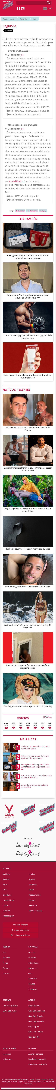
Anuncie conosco (20, 924)
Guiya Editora (34, 1005)
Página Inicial (8, 19)
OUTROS (32, 1048)
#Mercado (32, 978)
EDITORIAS (33, 947)
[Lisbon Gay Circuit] (28, 845)
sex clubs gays (32, 211)
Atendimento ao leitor (20, 935)
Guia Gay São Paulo (36, 1011)
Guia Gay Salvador (36, 1021)
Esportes (6, 910)
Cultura (6, 968)
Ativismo (6, 957)
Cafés (5, 889)
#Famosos (32, 989)
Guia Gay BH (33, 1026)
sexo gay (42, 211)
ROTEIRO (6, 868)
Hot (34, 19)
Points (31, 889)
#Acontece (33, 968)
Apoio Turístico (35, 910)
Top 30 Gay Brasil (10, 1005)
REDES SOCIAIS (9, 1048)
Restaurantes (35, 895)
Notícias (31, 952)
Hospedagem (8, 916)
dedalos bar (20, 211)
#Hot (30, 973)
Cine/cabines (8, 900)
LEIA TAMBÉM (28, 219)
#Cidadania (33, 963)
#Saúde (31, 984)
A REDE (31, 1000)
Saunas (32, 900)
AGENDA (34, 717)
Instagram (7, 1059)
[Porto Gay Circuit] (28, 853)
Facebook (7, 1054)
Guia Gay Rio (33, 1037)
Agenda (23, 19)
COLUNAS (7, 1000)
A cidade (6, 874)
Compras (6, 905)
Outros (6, 973)
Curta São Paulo (9, 1011)
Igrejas (32, 874)
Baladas (6, 879)
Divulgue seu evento (20, 930)
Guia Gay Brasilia (35, 1016)
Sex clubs (33, 905)
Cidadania (7, 895)
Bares (5, 884)
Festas (5, 963)
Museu (32, 879)
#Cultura (32, 957)
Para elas (33, 884)
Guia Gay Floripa (35, 1031)
